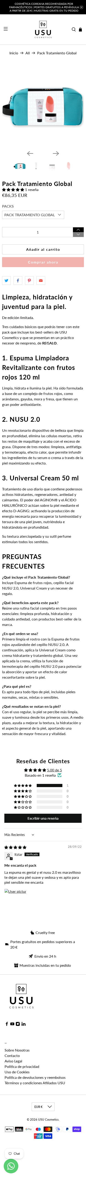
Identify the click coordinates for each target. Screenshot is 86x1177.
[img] (15, 847)
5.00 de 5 (54, 770)
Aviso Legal (13, 1061)
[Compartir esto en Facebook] (18, 280)
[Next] (56, 153)
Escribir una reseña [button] (43, 818)
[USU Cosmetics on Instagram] (18, 1024)
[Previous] (30, 153)
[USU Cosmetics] (43, 29)
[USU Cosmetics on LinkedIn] (23, 1024)
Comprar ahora (43, 262)
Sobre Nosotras (17, 1050)
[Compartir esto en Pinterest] (29, 280)
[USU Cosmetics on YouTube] (12, 1024)
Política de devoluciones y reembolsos (35, 1077)
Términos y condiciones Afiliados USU (35, 1083)
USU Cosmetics (48, 1119)
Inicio (13, 53)
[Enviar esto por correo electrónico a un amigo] (40, 280)
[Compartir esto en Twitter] (6, 280)
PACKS (8, 206)
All (27, 53)
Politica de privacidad (22, 1066)
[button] (13, 189)
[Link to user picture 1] (15, 900)
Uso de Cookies (17, 1072)
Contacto (12, 1055)
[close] (81, 7)
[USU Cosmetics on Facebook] (7, 1024)
